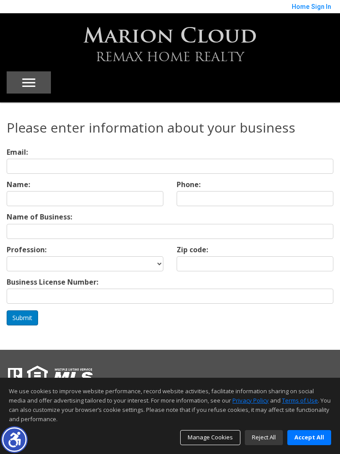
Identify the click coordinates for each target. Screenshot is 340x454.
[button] (14, 439)
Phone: (189, 184)
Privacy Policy (250, 400)
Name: (18, 184)
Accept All (309, 437)
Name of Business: (39, 217)
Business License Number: (52, 282)
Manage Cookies (210, 437)
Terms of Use (300, 400)
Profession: (26, 250)
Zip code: (192, 250)
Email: (17, 152)
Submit (22, 317)
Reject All (264, 437)
